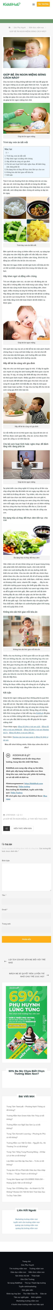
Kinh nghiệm (36, 1297)
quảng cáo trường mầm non (26, 1225)
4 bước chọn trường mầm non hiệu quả (27, 1304)
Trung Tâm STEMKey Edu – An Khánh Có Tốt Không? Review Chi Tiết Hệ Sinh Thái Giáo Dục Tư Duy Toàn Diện (26, 1191)
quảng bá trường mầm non (27, 1228)
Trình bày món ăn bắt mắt (16, 156)
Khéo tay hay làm (14, 1294)
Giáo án (43, 1294)
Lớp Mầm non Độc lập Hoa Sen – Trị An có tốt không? (25, 1163)
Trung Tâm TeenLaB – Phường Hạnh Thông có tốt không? (26, 1108)
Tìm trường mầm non (18, 1269)
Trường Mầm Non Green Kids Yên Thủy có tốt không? (25, 1117)
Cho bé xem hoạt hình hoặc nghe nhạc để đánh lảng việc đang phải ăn (25, 165)
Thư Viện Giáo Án (30, 1294)
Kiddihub (39, 713)
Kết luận (9, 175)
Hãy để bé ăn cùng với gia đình (18, 161)
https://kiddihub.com (33, 783)
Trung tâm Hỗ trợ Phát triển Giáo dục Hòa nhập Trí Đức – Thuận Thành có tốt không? (26, 1172)
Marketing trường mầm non (26, 1219)
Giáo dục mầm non (18, 1272)
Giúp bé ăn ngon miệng (16, 819)
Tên (4, 895)
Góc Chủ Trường (27, 1279)
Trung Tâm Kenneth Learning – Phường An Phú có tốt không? (26, 1135)
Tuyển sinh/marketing (27, 1286)
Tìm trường (43, 4)
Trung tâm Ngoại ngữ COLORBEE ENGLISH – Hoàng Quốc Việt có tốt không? (25, 1181)
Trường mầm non (36, 1269)
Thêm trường (24, 787)
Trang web (6, 924)
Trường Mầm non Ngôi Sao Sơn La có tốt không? (23, 1126)
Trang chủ (26, 1261)
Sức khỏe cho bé (22, 1276)
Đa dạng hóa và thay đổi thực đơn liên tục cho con (25, 169)
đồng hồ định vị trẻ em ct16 (29, 727)
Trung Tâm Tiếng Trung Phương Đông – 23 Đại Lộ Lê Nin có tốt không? (26, 1154)
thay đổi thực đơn (38, 819)
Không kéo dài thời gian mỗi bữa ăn (19, 172)
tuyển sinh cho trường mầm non (27, 1222)
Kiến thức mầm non (23, 828)
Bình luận (6, 861)
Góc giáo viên (27, 1290)
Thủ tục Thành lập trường (35, 1283)
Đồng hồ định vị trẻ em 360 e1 (21, 733)
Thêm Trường (17, 793)
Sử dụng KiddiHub (14, 1283)
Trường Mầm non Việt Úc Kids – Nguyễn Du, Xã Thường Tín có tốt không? (26, 1144)
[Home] (9, 28)
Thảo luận (36, 1276)
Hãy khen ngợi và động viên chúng (19, 159)
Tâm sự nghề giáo (21, 1297)
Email (5, 910)
